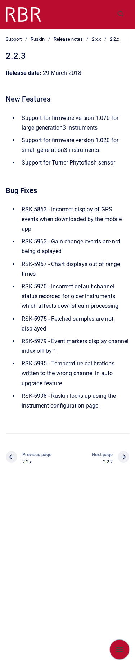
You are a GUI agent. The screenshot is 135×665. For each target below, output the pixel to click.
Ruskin (38, 39)
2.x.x (96, 39)
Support (14, 39)
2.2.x (114, 39)
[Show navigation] (119, 649)
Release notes (68, 39)
